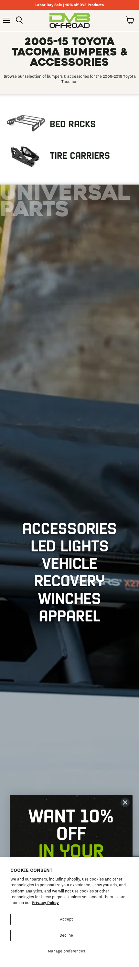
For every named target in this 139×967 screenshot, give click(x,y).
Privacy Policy (45, 902)
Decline (66, 935)
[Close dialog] (125, 802)
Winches (69, 597)
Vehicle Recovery (69, 571)
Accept (66, 919)
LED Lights (70, 545)
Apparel (69, 615)
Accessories (69, 527)
